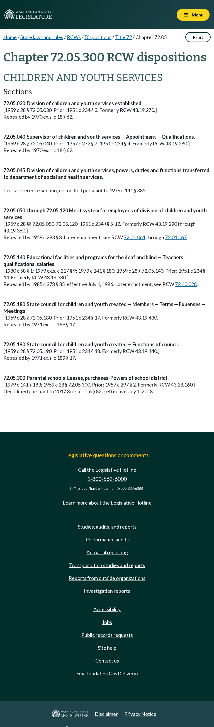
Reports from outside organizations (107, 578)
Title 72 (123, 37)
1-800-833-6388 (130, 488)
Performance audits (107, 539)
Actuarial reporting (107, 552)
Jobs (107, 622)
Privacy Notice (140, 714)
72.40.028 (186, 284)
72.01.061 (134, 237)
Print (198, 37)
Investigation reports (107, 591)
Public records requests (107, 635)
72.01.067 (176, 237)
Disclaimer (106, 714)
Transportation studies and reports (107, 565)
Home (10, 37)
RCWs (74, 37)
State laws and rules (41, 37)
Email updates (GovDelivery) (107, 673)
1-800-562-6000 (107, 479)
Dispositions (97, 37)
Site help (107, 648)
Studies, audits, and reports (107, 527)
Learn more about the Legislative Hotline (107, 503)
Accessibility (107, 609)
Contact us (107, 661)
